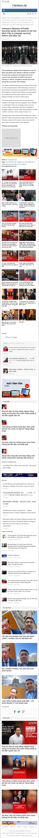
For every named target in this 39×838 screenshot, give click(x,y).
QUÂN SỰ (32, 826)
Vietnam (23, 164)
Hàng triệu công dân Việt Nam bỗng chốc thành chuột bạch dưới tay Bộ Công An (18, 457)
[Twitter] (30, 14)
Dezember (16, 18)
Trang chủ (5, 826)
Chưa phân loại (30, 18)
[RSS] (35, 14)
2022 (9, 18)
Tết (19, 164)
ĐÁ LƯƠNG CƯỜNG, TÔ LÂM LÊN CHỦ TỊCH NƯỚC (18, 670)
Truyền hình (7, 607)
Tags (22, 343)
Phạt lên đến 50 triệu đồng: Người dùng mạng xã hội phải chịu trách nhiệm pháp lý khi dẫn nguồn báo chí (19, 413)
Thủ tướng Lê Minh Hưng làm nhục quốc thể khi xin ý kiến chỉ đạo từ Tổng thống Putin (18, 429)
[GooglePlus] (32, 14)
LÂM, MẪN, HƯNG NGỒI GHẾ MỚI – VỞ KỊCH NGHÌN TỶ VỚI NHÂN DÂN (18, 702)
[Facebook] (28, 14)
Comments (17, 343)
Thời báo (16, 831)
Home (4, 18)
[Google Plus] (24, 712)
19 (22, 18)
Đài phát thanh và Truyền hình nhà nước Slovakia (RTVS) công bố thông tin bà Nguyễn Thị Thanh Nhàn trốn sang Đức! (22, 546)
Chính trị (13, 826)
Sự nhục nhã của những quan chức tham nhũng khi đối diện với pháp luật (18, 443)
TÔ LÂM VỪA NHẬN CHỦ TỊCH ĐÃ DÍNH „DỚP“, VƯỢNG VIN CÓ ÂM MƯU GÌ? (18, 637)
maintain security (22, 162)
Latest (5, 343)
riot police (15, 164)
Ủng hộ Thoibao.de (13, 555)
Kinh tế (19, 826)
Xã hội (25, 826)
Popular (11, 343)
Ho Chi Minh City (11, 162)
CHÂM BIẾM (6, 401)
